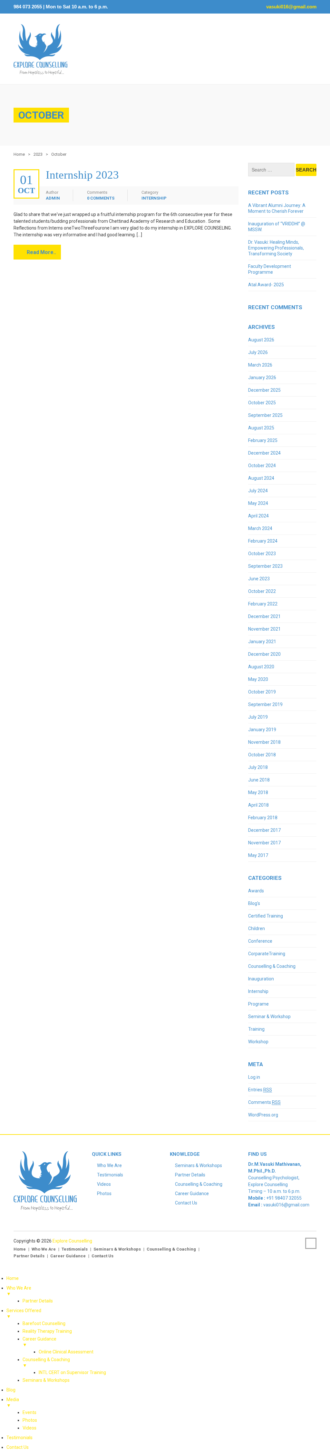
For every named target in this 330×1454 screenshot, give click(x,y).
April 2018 (258, 805)
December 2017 (264, 830)
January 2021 (262, 641)
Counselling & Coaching (272, 966)
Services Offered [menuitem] (23, 1313)
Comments (264, 1102)
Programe (258, 1004)
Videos (104, 1184)
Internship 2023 (82, 175)
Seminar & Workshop (269, 1016)
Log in (254, 1077)
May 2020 (258, 679)
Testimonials (110, 1174)
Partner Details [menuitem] (38, 1300)
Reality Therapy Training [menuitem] (47, 1331)
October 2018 (262, 754)
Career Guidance (192, 1193)
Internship (154, 198)
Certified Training (265, 916)
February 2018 (262, 817)
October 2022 (262, 591)
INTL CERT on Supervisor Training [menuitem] (72, 1372)
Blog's (254, 903)
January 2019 (262, 729)
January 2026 (262, 377)
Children (256, 928)
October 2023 (262, 553)
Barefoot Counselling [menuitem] (44, 1323)
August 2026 (261, 339)
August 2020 (261, 666)
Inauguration (261, 978)
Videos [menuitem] (29, 1427)
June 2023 (259, 578)
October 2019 (262, 691)
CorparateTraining (266, 953)
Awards (256, 890)
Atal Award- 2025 (266, 284)
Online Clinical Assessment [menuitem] (66, 1351)
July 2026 (258, 352)
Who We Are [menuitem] (18, 1290)
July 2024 (258, 490)
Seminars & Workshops (198, 1165)
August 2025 (261, 427)
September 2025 (265, 415)
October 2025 (262, 402)
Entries (260, 1089)
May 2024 (258, 503)
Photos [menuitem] (30, 1420)
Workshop (258, 1041)
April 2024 (258, 515)
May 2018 (258, 792)
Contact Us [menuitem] (17, 1447)
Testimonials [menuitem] (19, 1437)
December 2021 (264, 616)
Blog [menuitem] (10, 1389)
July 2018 (258, 767)
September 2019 (265, 704)
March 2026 (260, 365)
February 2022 (262, 603)
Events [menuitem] (29, 1412)
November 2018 (264, 742)
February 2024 (262, 541)
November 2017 (264, 842)
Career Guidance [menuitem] (39, 1341)
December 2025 (264, 390)
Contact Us (186, 1202)
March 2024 (260, 528)
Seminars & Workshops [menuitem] (46, 1380)
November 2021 (264, 629)
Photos (104, 1193)
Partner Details (190, 1174)
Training (256, 1029)
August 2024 (261, 478)
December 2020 (264, 654)
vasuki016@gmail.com (290, 6)
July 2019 (258, 717)
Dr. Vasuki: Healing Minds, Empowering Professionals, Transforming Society (276, 248)
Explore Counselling (72, 1240)
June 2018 (259, 779)
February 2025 (262, 440)
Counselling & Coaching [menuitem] (46, 1362)
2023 (38, 154)
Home (19, 154)
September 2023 (265, 566)
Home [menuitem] (12, 1278)
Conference (260, 941)
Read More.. (41, 252)
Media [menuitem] (12, 1402)
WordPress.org (263, 1114)
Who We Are (109, 1165)
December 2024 (264, 453)
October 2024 (262, 465)
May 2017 (258, 855)
